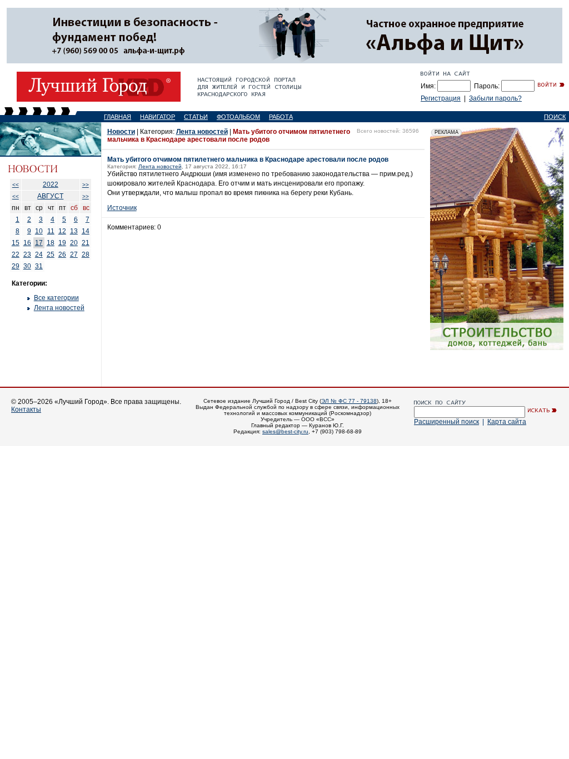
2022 (50, 184)
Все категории (56, 298)
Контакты (26, 409)
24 (39, 254)
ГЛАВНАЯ (117, 116)
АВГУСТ (50, 196)
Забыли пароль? (495, 98)
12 (62, 231)
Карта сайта (506, 422)
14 (85, 231)
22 (15, 254)
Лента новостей (59, 308)
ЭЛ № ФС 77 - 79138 (349, 401)
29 (15, 266)
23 (27, 254)
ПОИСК (555, 116)
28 (85, 254)
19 (62, 243)
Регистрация (441, 98)
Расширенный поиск (446, 422)
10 (39, 231)
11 (50, 231)
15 (15, 243)
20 (74, 243)
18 (50, 243)
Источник (122, 208)
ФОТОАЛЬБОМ (238, 116)
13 (74, 231)
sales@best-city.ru (285, 431)
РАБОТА (281, 116)
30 (27, 266)
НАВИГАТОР (157, 116)
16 (27, 243)
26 (62, 254)
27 (74, 254)
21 (85, 243)
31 (39, 266)
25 (50, 254)
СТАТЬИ (196, 116)
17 (39, 243)
